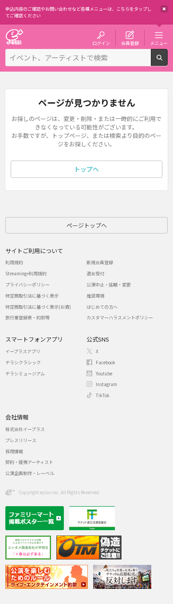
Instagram (106, 384)
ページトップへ (87, 225)
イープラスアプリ (22, 351)
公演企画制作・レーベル (29, 473)
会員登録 (130, 43)
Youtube (104, 373)
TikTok (103, 395)
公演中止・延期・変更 (108, 284)
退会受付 (95, 273)
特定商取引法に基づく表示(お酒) (38, 306)
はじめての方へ (102, 306)
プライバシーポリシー (27, 284)
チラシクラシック (23, 362)
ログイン (101, 43)
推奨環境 (95, 295)
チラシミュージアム (25, 373)
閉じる (164, 8)
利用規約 (14, 262)
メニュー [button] (159, 43)
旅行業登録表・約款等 (27, 317)
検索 (167, 62)
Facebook (105, 362)
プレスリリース (20, 440)
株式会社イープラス (25, 429)
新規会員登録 (99, 262)
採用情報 (14, 451)
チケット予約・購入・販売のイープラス (14, 36)
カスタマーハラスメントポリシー (119, 317)
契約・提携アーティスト (29, 462)
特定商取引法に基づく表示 (32, 295)
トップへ (86, 169)
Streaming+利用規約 (26, 273)
